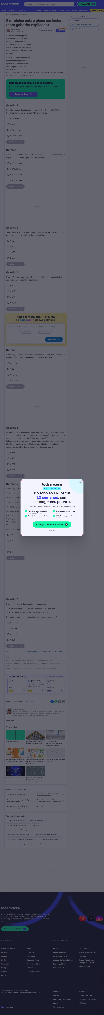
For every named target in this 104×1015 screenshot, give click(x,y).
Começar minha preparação (50, 524)
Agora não (52, 530)
